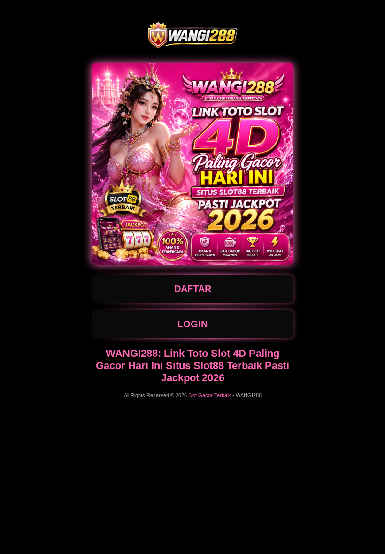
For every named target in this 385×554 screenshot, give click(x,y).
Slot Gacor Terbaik (209, 395)
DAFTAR (192, 289)
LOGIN (192, 324)
